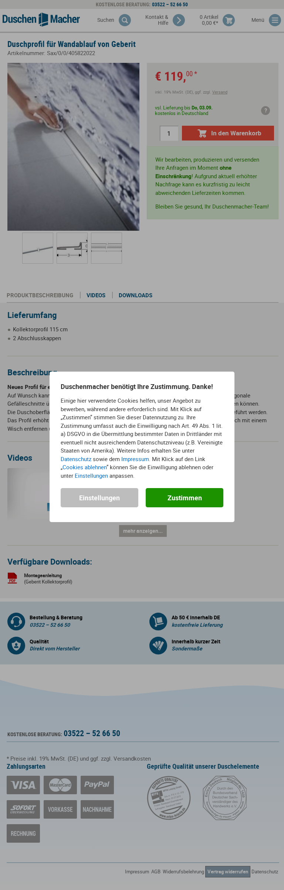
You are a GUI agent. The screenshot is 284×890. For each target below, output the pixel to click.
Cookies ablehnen (84, 467)
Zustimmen (185, 497)
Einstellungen (91, 475)
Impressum (135, 459)
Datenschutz (76, 459)
